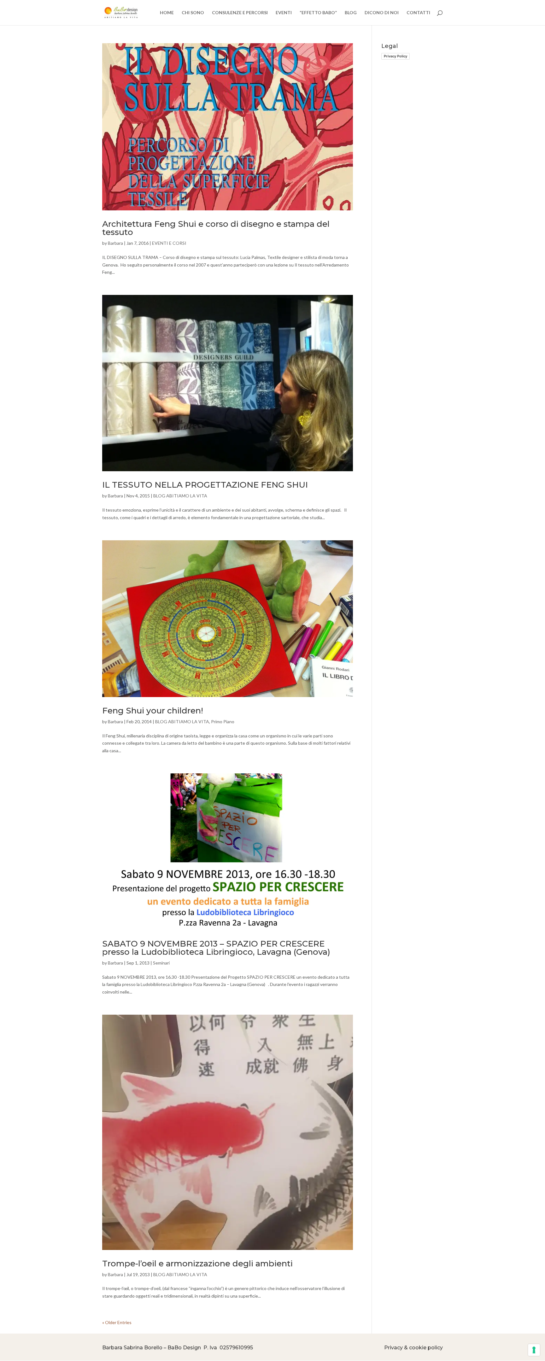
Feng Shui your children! (152, 711)
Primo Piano (222, 721)
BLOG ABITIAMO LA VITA (180, 495)
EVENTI (284, 12)
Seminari (161, 962)
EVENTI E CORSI (169, 243)
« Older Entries (117, 1322)
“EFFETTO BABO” (318, 12)
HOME (167, 12)
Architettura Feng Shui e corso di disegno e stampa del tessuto (216, 228)
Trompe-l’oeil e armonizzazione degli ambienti (197, 1263)
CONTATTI (418, 12)
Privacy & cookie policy (413, 1348)
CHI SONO (193, 12)
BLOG (351, 12)
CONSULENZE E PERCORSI (240, 12)
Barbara (115, 243)
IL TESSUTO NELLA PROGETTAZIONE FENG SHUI (205, 485)
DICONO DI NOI (382, 12)
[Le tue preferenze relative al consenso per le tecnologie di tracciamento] (534, 1350)
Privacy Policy (395, 56)
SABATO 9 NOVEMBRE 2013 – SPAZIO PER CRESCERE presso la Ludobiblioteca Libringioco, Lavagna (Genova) (216, 948)
